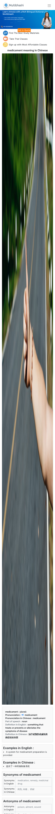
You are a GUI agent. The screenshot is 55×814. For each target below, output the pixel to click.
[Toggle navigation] (49, 5)
